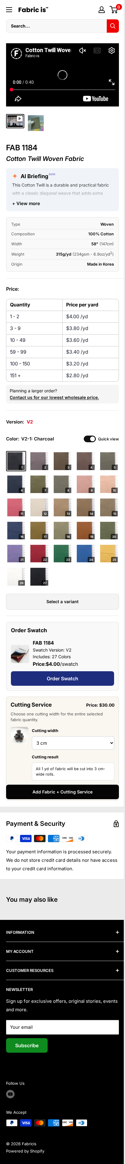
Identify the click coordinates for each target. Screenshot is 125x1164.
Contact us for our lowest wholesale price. (54, 397)
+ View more (26, 203)
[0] (114, 9)
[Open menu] (9, 9)
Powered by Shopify (25, 1151)
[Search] (113, 26)
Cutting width (45, 730)
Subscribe (27, 1045)
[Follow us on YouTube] (10, 1094)
